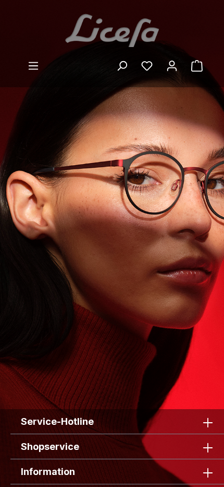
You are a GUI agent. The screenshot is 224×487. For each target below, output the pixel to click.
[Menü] (33, 65)
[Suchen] (121, 65)
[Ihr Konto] (171, 65)
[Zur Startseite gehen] (112, 30)
